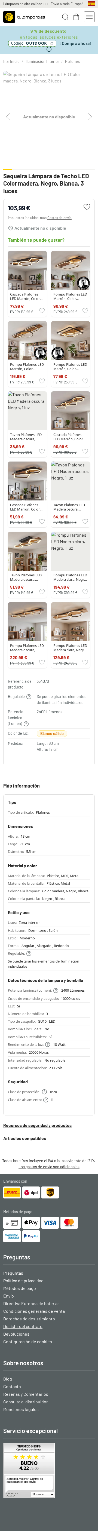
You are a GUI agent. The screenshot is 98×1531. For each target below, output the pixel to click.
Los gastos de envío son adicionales (49, 1166)
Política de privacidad (23, 1280)
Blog (7, 1378)
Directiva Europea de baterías (31, 1303)
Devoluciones (16, 1333)
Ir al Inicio (11, 61)
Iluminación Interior (42, 61)
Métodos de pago (19, 1288)
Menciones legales (21, 1409)
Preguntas (13, 1272)
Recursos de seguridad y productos (37, 1125)
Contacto (12, 1386)
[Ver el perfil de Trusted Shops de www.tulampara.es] (49, 1470)
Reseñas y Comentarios (25, 1394)
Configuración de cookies (27, 1341)
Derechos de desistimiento (29, 1318)
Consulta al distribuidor (25, 1401)
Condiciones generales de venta (34, 1311)
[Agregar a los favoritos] (87, 207)
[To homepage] (24, 17)
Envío (8, 1295)
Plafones (72, 61)
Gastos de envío (59, 218)
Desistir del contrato (22, 1326)
